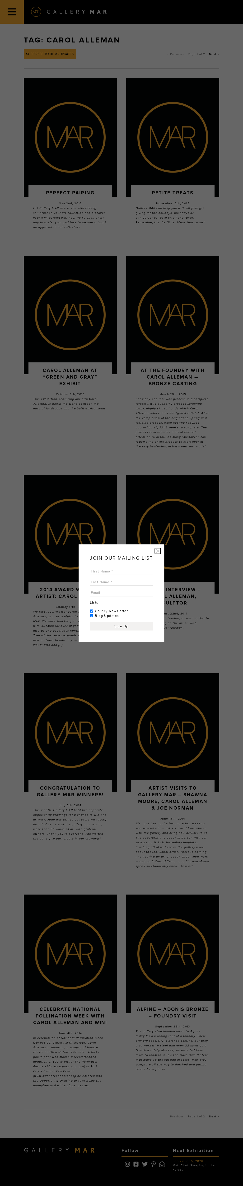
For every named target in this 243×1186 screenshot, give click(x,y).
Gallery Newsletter (111, 611)
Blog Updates (107, 616)
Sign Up (121, 626)
